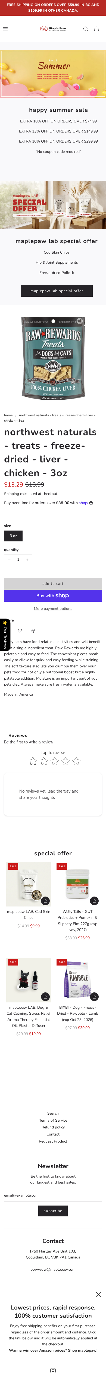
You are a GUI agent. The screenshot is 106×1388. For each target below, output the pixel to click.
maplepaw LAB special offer (56, 291)
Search (53, 1113)
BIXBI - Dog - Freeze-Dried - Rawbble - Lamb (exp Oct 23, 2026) (77, 1013)
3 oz (13, 535)
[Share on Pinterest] (33, 630)
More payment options (53, 608)
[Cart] (96, 28)
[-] (9, 559)
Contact (53, 1134)
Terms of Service (53, 1120)
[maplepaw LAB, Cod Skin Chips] (28, 884)
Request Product (53, 1141)
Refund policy (53, 1127)
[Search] (85, 28)
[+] (27, 559)
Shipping (11, 493)
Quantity (11, 549)
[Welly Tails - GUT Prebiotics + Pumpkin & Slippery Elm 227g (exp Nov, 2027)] (77, 884)
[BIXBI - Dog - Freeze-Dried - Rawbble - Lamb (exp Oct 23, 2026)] (77, 980)
